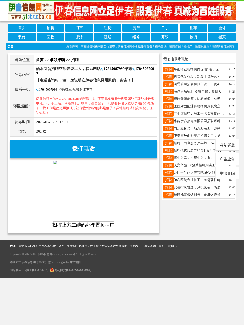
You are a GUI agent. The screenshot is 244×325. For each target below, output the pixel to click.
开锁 (165, 37)
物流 (193, 37)
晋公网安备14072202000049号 (73, 270)
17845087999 (114, 69)
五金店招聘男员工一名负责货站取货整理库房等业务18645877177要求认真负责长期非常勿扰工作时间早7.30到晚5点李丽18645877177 (199, 113)
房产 (136, 28)
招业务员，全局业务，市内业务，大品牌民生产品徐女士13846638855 (199, 158)
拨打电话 (83, 148)
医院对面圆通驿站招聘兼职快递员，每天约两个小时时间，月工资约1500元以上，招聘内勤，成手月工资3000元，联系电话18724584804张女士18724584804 (199, 106)
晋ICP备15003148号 (36, 270)
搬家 (222, 37)
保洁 (79, 37)
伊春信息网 (28, 262)
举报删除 (227, 173)
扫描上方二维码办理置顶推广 (83, 224)
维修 (136, 37)
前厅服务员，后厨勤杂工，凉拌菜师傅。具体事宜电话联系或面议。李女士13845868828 (199, 128)
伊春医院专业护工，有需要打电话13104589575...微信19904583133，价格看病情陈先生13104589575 (199, 180)
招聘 (50, 28)
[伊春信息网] (122, 10)
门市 (79, 28)
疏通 (108, 37)
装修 (22, 37)
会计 (222, 28)
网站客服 (227, 145)
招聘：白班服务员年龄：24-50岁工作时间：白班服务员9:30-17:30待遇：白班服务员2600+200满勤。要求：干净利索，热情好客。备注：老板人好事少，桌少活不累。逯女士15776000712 (199, 143)
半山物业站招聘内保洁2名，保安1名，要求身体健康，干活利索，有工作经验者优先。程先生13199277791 (199, 69)
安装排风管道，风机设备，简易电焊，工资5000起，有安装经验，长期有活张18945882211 (199, 187)
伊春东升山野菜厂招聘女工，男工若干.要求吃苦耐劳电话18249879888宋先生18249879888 (199, 136)
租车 (193, 28)
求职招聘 (57, 60)
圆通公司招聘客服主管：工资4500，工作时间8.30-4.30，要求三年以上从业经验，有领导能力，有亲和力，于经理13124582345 (199, 84)
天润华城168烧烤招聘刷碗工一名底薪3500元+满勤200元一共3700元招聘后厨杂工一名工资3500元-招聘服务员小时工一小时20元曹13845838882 (199, 165)
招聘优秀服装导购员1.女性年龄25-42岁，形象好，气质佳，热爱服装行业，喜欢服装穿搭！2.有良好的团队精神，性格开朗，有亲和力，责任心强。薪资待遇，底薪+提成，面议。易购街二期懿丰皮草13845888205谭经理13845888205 (199, 150)
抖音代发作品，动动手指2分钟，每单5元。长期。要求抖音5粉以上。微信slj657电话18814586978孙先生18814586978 (199, 77)
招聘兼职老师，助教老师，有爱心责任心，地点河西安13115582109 (199, 99)
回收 (50, 37)
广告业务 (227, 159)
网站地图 (75, 262)
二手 (165, 28)
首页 (22, 28)
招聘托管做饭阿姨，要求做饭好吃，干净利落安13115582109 (199, 195)
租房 (108, 28)
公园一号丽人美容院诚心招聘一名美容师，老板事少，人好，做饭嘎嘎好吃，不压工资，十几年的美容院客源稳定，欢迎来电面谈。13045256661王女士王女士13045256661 (199, 172)
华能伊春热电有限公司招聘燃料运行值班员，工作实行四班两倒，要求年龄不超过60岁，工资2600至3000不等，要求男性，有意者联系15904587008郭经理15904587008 (199, 121)
